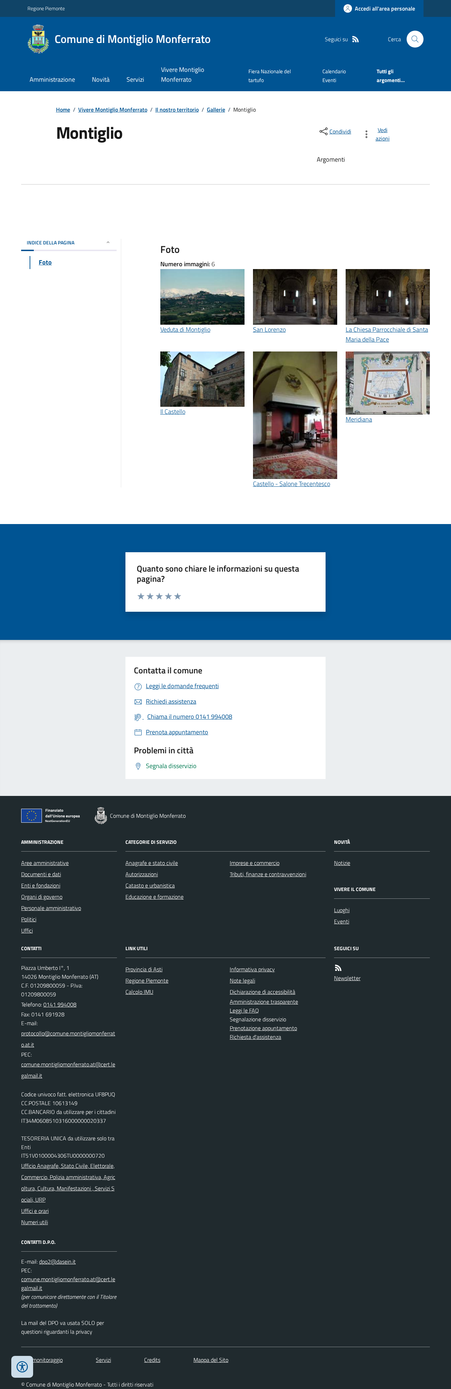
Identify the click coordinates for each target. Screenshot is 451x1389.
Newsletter (347, 978)
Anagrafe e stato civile (151, 863)
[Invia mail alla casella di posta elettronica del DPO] (57, 1261)
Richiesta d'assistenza (255, 1037)
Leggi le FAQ (244, 1010)
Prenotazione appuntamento (263, 1028)
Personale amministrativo (51, 908)
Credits (152, 1360)
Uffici (27, 930)
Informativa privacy (252, 969)
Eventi (341, 921)
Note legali (242, 980)
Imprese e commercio (254, 863)
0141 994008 (59, 1004)
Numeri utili (34, 1222)
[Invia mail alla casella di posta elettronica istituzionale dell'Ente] (69, 1039)
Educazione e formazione (154, 896)
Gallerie (216, 109)
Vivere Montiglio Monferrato (182, 74)
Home (63, 109)
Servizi (135, 79)
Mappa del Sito (210, 1360)
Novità (101, 79)
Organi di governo (41, 896)
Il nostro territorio (177, 109)
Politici (28, 919)
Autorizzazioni (141, 874)
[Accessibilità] (22, 1366)
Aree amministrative (45, 863)
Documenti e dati (41, 874)
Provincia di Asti (143, 969)
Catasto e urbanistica (150, 885)
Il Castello (172, 411)
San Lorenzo (269, 329)
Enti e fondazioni (40, 885)
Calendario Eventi (334, 75)
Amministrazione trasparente (264, 1001)
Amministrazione (52, 79)
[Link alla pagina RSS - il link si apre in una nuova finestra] (355, 39)
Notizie (342, 863)
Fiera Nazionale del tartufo (269, 75)
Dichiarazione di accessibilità (262, 992)
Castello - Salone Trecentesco (291, 483)
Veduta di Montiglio (185, 329)
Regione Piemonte (46, 8)
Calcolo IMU (139, 992)
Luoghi (342, 910)
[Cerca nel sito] (412, 39)
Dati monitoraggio (42, 1360)
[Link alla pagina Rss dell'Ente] (338, 968)
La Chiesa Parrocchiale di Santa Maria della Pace (387, 334)
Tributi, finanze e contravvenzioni (268, 874)
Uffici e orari (35, 1211)
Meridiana (359, 419)
